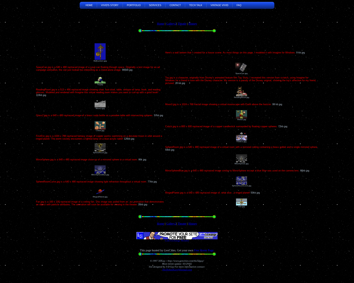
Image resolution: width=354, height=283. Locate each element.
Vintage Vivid (219, 5)
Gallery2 (171, 23)
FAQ (239, 5)
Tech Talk (195, 5)
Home (89, 5)
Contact (175, 5)
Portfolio (134, 5)
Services (155, 5)
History (192, 23)
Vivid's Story (110, 5)
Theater (182, 23)
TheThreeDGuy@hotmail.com (177, 269)
